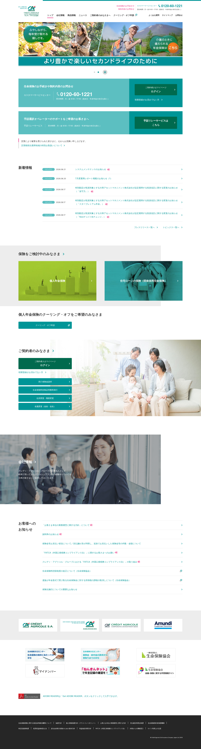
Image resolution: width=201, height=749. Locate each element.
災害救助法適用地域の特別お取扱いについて (41, 145)
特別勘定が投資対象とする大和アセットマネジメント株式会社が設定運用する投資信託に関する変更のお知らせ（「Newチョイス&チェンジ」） (126, 215)
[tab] (94, 72)
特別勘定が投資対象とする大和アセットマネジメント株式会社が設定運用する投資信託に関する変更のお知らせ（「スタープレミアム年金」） (126, 202)
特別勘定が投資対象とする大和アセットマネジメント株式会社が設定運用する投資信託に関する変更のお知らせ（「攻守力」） (126, 189)
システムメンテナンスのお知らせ (90, 169)
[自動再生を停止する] (105, 72)
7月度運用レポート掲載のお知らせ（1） (93, 178)
